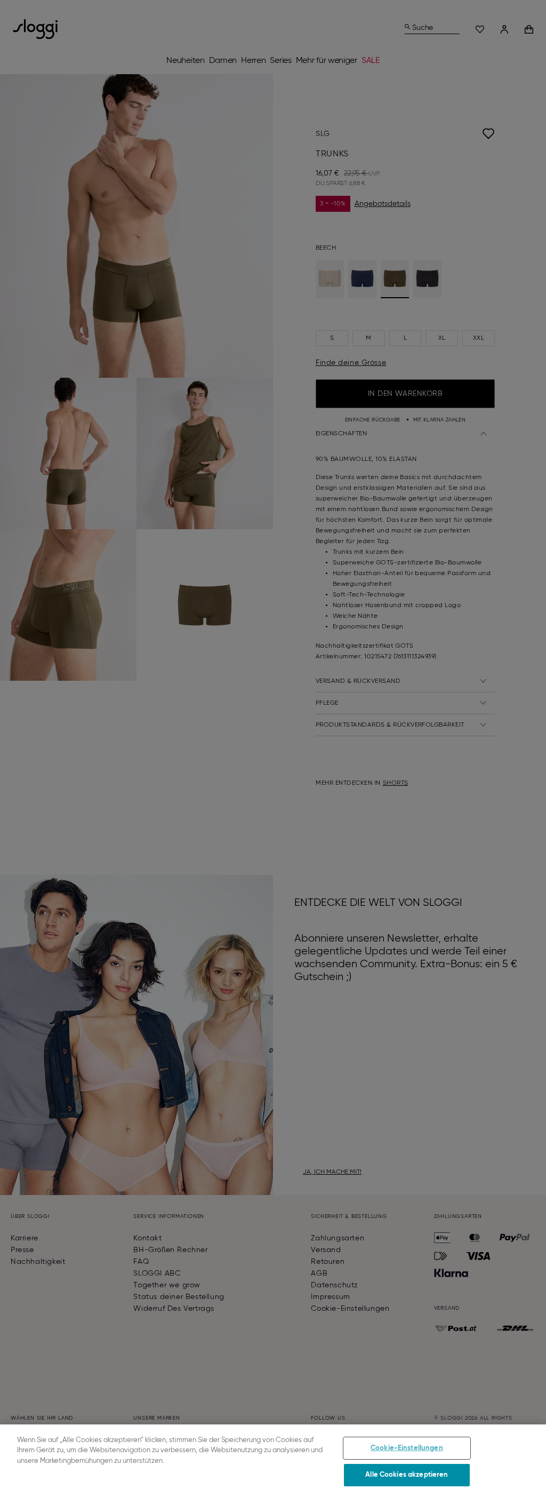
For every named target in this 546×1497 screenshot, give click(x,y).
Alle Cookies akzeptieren (406, 1474)
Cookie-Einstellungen (407, 1448)
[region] (273, 1460)
